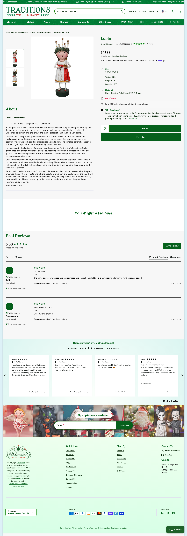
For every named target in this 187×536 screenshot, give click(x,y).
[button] (172, 11)
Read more (133, 119)
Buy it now (140, 137)
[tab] (158, 257)
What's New (122, 463)
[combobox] (89, 11)
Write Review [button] (172, 245)
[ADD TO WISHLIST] (104, 128)
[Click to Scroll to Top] (182, 521)
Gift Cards (70, 451)
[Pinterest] (168, 513)
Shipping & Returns (74, 475)
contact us (19, 478)
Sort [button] (8, 257)
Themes (120, 467)
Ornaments (121, 459)
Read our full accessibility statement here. (18, 485)
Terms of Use (71, 479)
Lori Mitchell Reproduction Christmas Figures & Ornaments (38, 32)
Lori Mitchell (107, 44)
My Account (71, 467)
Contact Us (70, 459)
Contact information (119, 528)
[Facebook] (162, 513)
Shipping (104, 56)
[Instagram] (173, 513)
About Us (70, 455)
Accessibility (71, 483)
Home (8, 32)
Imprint (69, 487)
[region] (93, 375)
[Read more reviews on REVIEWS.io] (170, 401)
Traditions (21, 463)
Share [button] (64, 283)
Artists (119, 455)
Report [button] (58, 283)
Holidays (120, 451)
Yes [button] (54, 283)
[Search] (122, 11)
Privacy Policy (71, 471)
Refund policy (65, 528)
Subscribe (124, 425)
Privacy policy (77, 528)
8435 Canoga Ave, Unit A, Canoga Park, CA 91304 (169, 468)
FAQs (68, 463)
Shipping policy (104, 528)
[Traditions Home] (28, 11)
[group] (19, 244)
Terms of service (90, 528)
